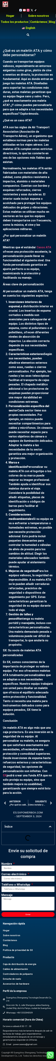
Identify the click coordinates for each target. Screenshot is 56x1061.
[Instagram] (28, 10)
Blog (52, 22)
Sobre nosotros (38, 15)
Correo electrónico (14, 874)
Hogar (10, 15)
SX (5, 775)
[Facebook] (20, 10)
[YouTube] (24, 10)
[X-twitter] (31, 10)
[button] (28, 34)
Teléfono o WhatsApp (16, 884)
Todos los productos (14, 22)
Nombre (7, 863)
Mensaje (6, 895)
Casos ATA (44, 247)
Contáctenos (38, 22)
